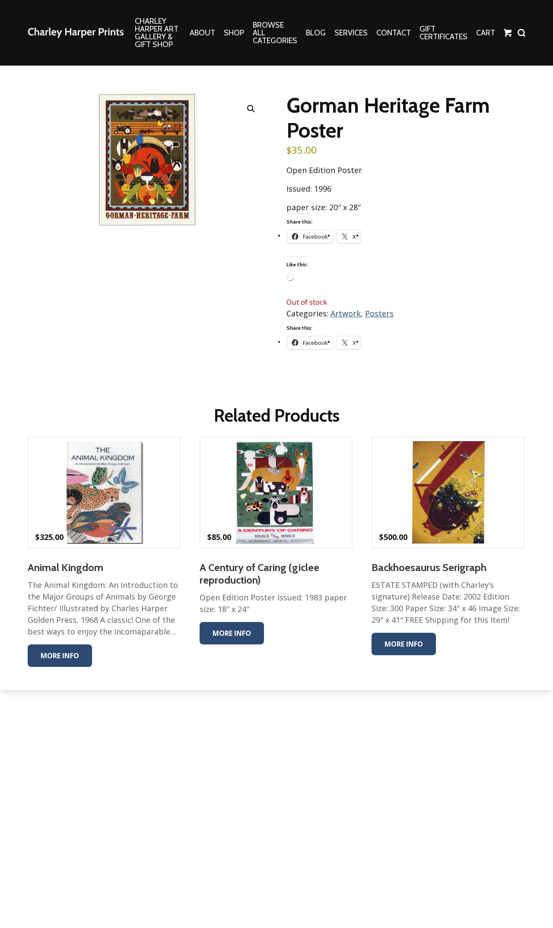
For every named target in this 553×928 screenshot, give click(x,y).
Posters (379, 313)
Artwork (346, 313)
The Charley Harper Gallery (76, 33)
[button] (251, 109)
